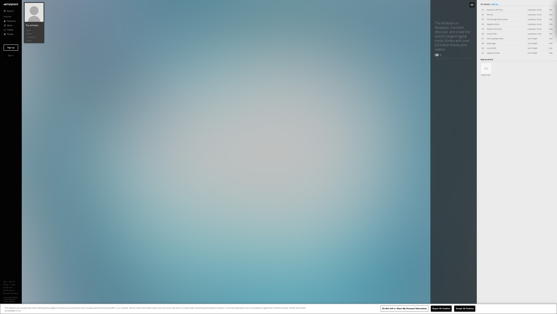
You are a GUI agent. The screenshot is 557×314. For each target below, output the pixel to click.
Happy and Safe (493, 53)
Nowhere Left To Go (495, 10)
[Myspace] (11, 4)
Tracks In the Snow (494, 29)
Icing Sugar (491, 43)
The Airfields (32, 25)
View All (495, 4)
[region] (278, 309)
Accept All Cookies (465, 308)
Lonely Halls (492, 34)
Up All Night (532, 38)
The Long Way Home (495, 38)
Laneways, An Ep (534, 10)
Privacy (6, 284)
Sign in (11, 55)
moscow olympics (487, 75)
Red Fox (490, 14)
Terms (13, 284)
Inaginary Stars (493, 24)
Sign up (11, 47)
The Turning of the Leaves (497, 19)
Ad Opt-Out (7, 287)
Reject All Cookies (441, 308)
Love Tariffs (491, 48)
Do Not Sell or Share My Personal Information (404, 308)
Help (5, 282)
